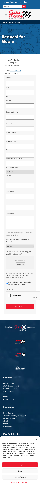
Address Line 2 (11, 141)
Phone (8, 180)
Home (25, 2)
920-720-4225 (15, 70)
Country (8, 175)
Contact (6, 423)
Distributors (7, 426)
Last (7, 96)
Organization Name (13, 112)
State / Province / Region (14, 159)
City (7, 150)
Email (9, 202)
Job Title (9, 101)
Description (11, 213)
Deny (20, 471)
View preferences (20, 477)
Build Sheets (8, 413)
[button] (37, 439)
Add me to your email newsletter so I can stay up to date (19, 283)
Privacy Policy (24, 482)
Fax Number (10, 191)
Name (9, 77)
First (7, 87)
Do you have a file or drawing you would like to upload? (18, 253)
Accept (20, 465)
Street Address (11, 132)
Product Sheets (9, 418)
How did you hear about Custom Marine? (18, 240)
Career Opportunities (12, 2)
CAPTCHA (9, 289)
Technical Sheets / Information (14, 415)
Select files (20, 264)
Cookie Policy (15, 482)
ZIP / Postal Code (12, 167)
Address (9, 123)
